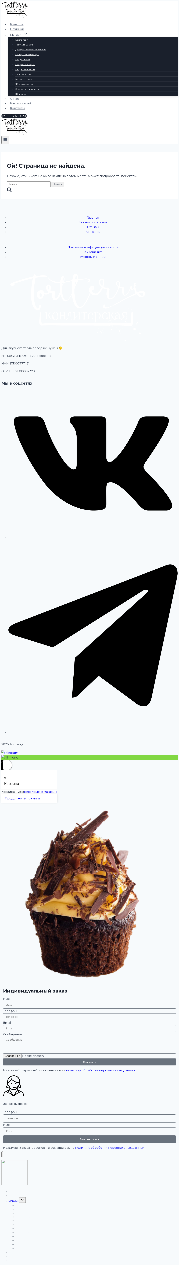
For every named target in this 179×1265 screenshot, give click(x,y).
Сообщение (12, 1034)
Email (7, 1022)
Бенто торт (21, 39)
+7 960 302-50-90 (14, 116)
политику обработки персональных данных (100, 1070)
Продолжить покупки (22, 798)
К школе (16, 24)
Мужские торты (23, 79)
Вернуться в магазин (40, 791)
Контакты (17, 108)
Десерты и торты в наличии (30, 49)
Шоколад (20, 94)
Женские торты (24, 84)
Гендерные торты (25, 69)
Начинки (17, 29)
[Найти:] (29, 184)
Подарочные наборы (27, 54)
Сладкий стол (22, 59)
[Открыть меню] (5, 140)
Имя (6, 999)
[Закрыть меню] (2, 1154)
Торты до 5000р (24, 44)
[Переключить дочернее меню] (22, 1200)
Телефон (10, 1011)
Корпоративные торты (28, 89)
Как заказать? (20, 103)
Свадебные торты (25, 64)
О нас (14, 98)
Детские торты (23, 74)
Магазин (13, 1201)
